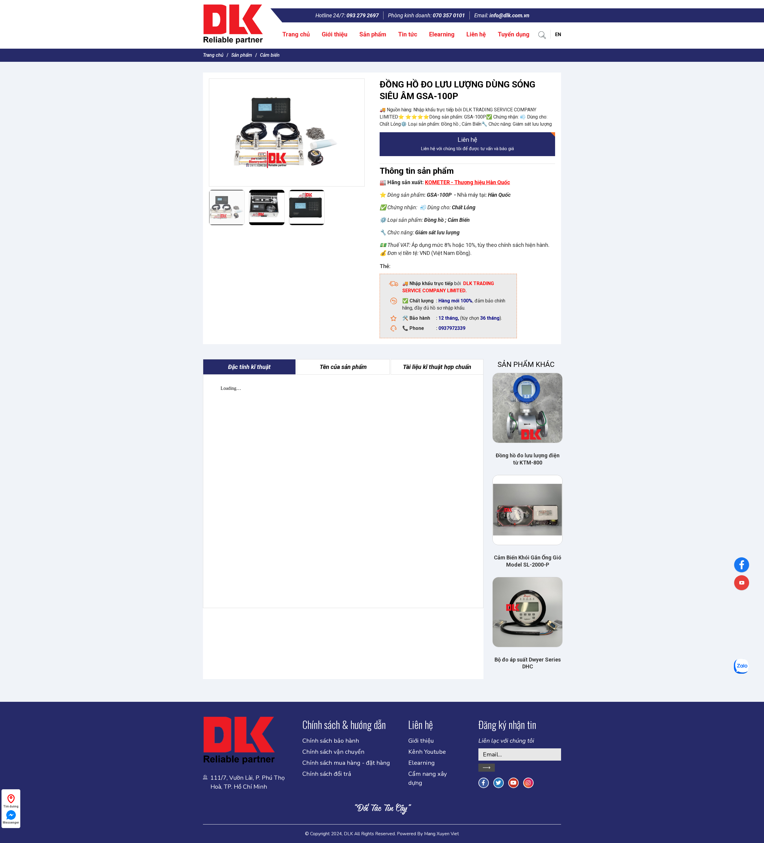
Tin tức (407, 34)
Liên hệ (476, 34)
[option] (287, 132)
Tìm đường (11, 806)
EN (558, 34)
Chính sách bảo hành (330, 741)
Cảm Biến (270, 55)
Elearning (442, 34)
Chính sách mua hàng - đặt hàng (346, 763)
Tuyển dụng (513, 34)
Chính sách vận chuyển (333, 752)
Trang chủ (296, 34)
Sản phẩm (372, 34)
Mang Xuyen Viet (441, 834)
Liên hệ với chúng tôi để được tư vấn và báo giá (467, 143)
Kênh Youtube (427, 752)
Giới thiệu (334, 34)
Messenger (11, 822)
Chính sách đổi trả (326, 774)
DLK (348, 834)
